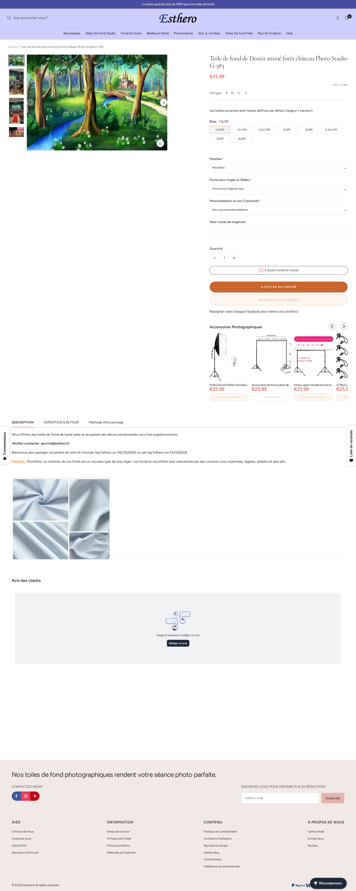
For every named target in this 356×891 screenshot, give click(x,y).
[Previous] (332, 326)
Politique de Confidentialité (220, 831)
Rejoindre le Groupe (216, 845)
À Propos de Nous (23, 831)
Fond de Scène (131, 33)
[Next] (163, 102)
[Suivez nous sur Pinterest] (35, 796)
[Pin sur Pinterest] (232, 93)
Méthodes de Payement (121, 852)
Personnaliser (183, 33)
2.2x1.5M (264, 129)
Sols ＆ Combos (209, 33)
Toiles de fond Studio (100, 33)
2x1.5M (242, 129)
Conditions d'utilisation (218, 838)
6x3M (242, 139)
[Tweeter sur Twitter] (238, 93)
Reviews (313, 845)
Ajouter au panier (229, 397)
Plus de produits (269, 33)
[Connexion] (338, 18)
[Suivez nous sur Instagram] (25, 796)
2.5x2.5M (331, 129)
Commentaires (212, 859)
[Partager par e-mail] (245, 93)
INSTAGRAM (126, 452)
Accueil (13, 47)
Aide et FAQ (19, 845)
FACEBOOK (178, 452)
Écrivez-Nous (316, 838)
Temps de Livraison (118, 831)
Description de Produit (25, 852)
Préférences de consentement (222, 866)
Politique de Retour (118, 845)
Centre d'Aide (316, 831)
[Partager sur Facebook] (226, 93)
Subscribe (333, 798)
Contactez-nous (21, 838)
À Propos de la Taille (119, 838)
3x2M (309, 129)
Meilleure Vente (158, 33)
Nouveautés (71, 33)
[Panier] (346, 18)
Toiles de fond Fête (239, 33)
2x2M (286, 129)
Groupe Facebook (247, 311)
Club (289, 33)
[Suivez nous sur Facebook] (16, 796)
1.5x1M (219, 129)
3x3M (220, 139)
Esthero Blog (211, 852)
